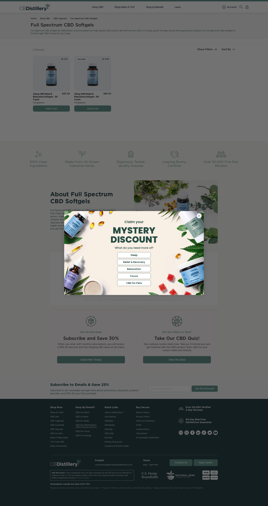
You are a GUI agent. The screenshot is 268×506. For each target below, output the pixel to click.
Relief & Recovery (134, 262)
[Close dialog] (199, 215)
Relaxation (134, 269)
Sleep (134, 255)
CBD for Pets (134, 283)
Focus (134, 276)
